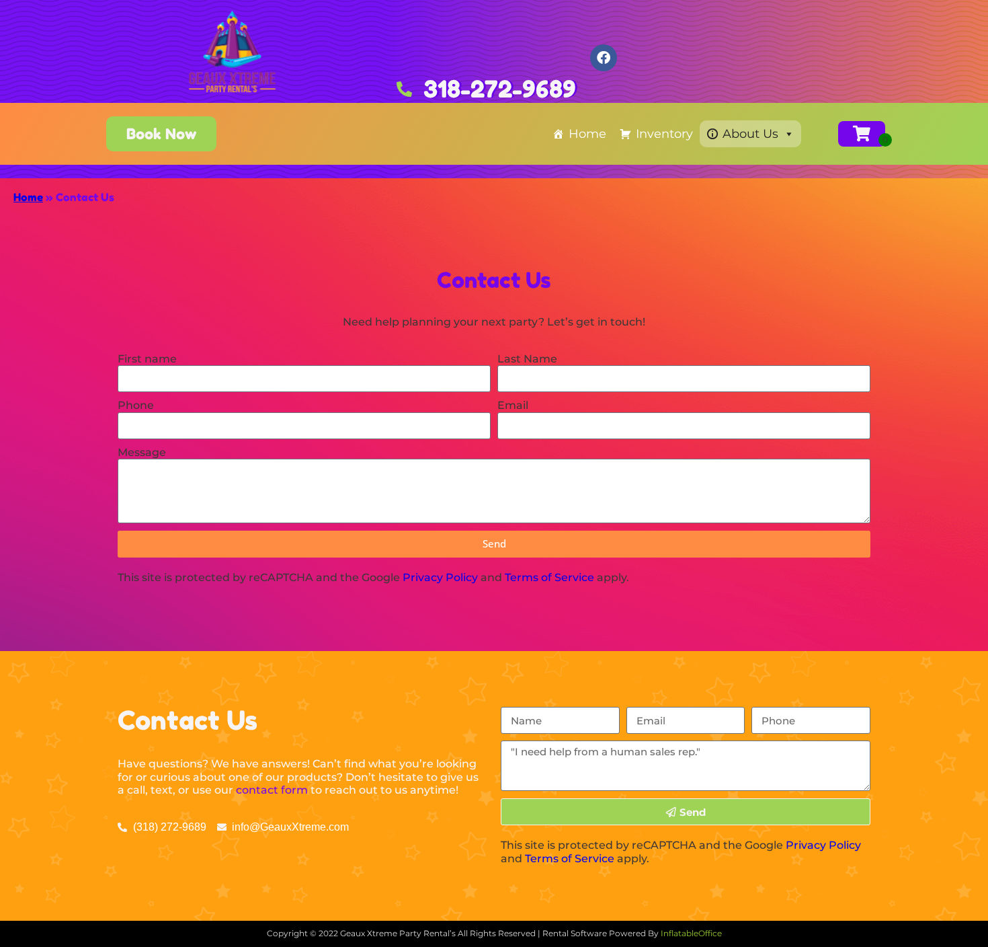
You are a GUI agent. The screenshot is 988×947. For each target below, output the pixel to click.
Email (512, 405)
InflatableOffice (691, 933)
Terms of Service (549, 577)
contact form (272, 790)
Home (587, 133)
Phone (136, 405)
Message (142, 452)
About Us (750, 133)
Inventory (664, 133)
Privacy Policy (440, 577)
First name (147, 358)
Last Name (527, 358)
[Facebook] (603, 57)
